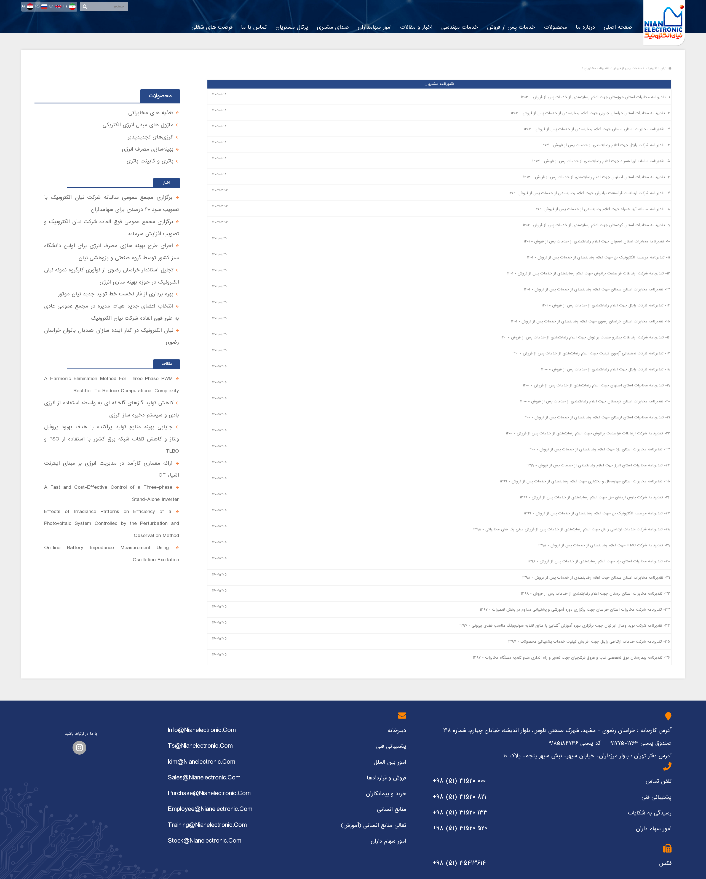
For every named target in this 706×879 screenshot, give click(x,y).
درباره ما (585, 27)
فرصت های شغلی (211, 27)
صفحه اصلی (618, 27)
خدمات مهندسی (459, 27)
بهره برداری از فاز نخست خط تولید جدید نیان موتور (115, 294)
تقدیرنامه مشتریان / (595, 68)
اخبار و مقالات (416, 27)
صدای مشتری (333, 27)
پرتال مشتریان (292, 27)
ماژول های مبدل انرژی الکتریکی (138, 125)
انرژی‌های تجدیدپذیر (150, 137)
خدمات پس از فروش (511, 27)
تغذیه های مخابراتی (150, 113)
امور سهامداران (375, 27)
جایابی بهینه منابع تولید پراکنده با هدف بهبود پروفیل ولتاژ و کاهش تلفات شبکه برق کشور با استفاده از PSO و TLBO (111, 439)
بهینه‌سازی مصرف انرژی (147, 149)
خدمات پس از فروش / (626, 68)
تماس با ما (254, 27)
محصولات (555, 27)
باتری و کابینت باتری (150, 161)
